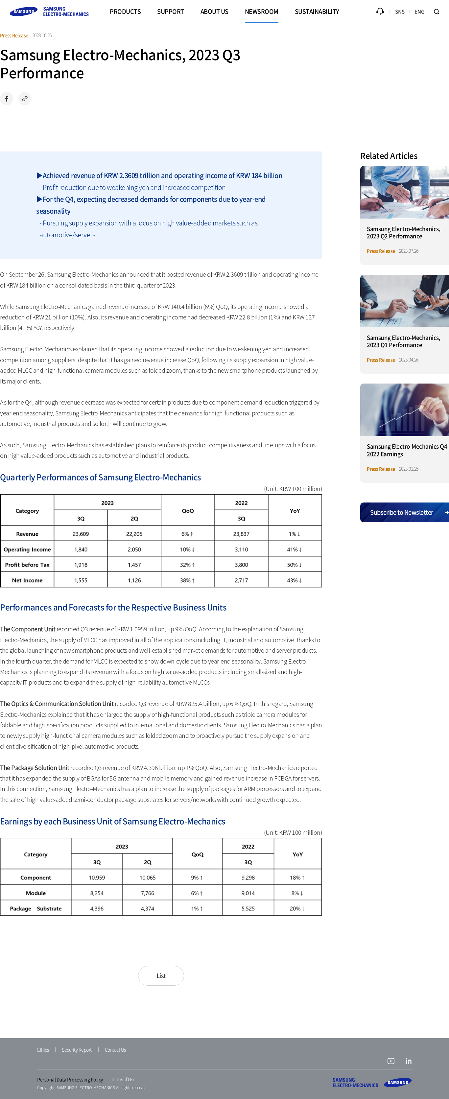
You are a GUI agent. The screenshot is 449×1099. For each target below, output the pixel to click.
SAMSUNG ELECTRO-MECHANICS (372, 1082)
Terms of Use (123, 1079)
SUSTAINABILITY (317, 11)
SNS (400, 11)
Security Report (77, 1049)
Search (439, 11)
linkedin (409, 1062)
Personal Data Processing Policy (70, 1079)
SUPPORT (170, 11)
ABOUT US (214, 11)
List (161, 975)
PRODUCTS (125, 11)
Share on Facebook (6, 98)
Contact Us (115, 1049)
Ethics (43, 1049)
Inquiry (380, 11)
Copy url (25, 98)
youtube (391, 1062)
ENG (419, 11)
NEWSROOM (261, 11)
